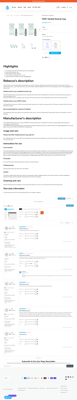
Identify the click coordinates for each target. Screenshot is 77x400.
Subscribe (70, 366)
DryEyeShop (9, 389)
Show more (38, 357)
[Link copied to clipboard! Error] (49, 57)
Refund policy (64, 386)
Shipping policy (64, 392)
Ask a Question (61, 198)
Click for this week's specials (38, 1)
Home (8, 15)
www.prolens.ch (27, 76)
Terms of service (64, 390)
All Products (17, 15)
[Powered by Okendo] (8, 199)
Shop (11, 15)
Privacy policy (64, 388)
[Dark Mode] (58, 7)
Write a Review (70, 205)
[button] (63, 7)
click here (67, 86)
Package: (43, 27)
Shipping (43, 36)
